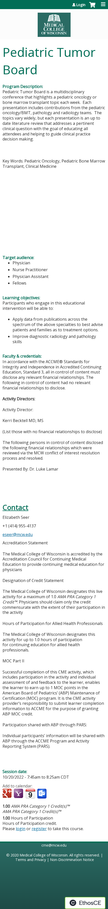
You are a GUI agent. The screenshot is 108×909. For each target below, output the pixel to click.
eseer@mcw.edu (18, 534)
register (39, 828)
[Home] (54, 23)
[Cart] (92, 7)
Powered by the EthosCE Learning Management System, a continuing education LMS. (85, 903)
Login (80, 5)
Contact (15, 507)
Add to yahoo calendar (19, 794)
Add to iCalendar (30, 793)
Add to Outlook (42, 794)
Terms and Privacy (30, 859)
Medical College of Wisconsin (44, 855)
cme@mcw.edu (54, 845)
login (20, 828)
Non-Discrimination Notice (72, 859)
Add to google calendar (8, 794)
